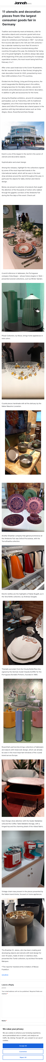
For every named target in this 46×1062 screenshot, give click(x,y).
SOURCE (5, 975)
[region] (23, 1043)
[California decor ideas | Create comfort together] (23, 2)
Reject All (23, 1057)
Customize (23, 1051)
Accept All (23, 1046)
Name (4, 1021)
